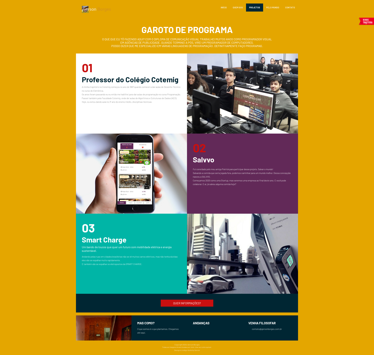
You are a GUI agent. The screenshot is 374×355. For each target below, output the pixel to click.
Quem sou (238, 7)
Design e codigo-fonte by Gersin (187, 350)
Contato (290, 7)
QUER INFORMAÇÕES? (187, 303)
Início (224, 7)
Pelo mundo (272, 7)
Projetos (254, 7)
